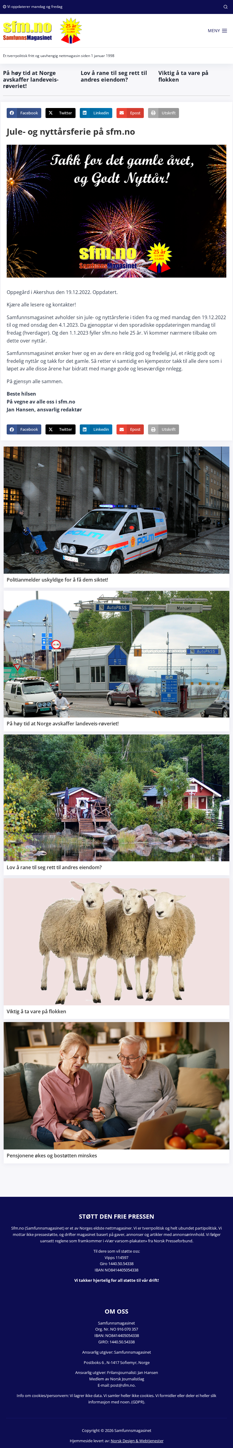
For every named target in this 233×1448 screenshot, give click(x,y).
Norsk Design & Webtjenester (137, 1440)
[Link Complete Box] (116, 517)
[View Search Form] (225, 7)
